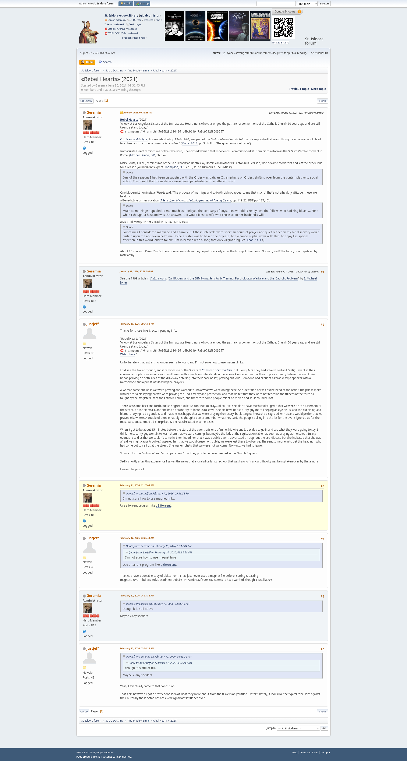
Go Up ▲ (326, 752)
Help (294, 752)
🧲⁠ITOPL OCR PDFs (115, 33)
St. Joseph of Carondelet (217, 370)
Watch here (127, 354)
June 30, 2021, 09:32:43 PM (137, 112)
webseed (148, 19)
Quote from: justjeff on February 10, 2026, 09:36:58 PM (157, 493)
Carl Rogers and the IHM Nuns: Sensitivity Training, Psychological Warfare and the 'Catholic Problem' (233, 278)
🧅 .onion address (115, 19)
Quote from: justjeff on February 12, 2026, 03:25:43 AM (157, 604)
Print (322, 100)
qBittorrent (163, 505)
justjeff (92, 323)
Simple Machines (105, 752)
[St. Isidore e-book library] (84, 147)
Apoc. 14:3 (254, 240)
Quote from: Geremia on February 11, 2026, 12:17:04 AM (158, 546)
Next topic (318, 89)
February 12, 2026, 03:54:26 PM (137, 648)
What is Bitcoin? (280, 42)
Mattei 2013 (190, 143)
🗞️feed (130, 24)
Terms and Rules (309, 752)
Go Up (84, 711)
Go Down (86, 100)
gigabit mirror (150, 15)
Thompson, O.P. (174, 167)
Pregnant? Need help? (134, 37)
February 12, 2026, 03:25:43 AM (137, 537)
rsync (159, 19)
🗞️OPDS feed (134, 19)
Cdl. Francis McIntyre (134, 139)
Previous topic (299, 89)
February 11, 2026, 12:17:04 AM (137, 485)
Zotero (108, 24)
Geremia (93, 112)
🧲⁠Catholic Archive (115, 28)
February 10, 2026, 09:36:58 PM (137, 323)
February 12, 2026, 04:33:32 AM (137, 595)
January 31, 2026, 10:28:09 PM (136, 271)
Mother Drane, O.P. (142, 155)
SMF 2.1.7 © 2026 (85, 752)
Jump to (271, 728)
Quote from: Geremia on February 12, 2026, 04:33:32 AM (158, 656)
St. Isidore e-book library (121, 15)
